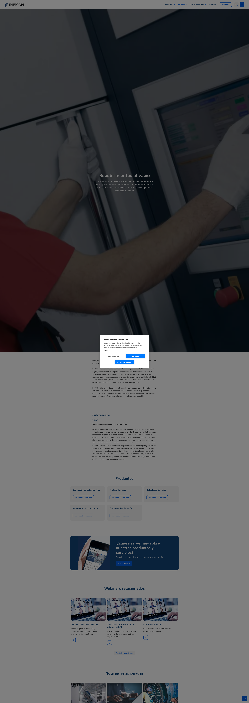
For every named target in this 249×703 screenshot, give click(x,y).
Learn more (107, 350)
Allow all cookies (124, 362)
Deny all (135, 356)
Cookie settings (113, 356)
